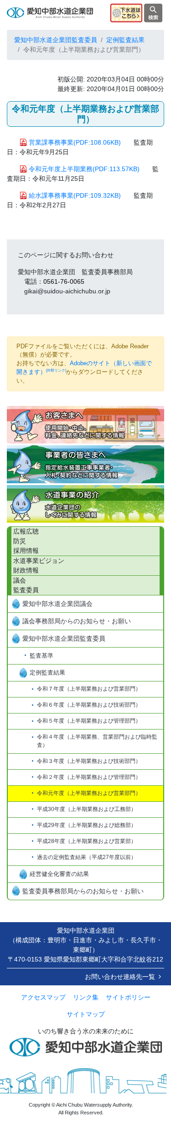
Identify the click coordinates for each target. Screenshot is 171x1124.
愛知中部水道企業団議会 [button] (57, 603)
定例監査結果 (47, 672)
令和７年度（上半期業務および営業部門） (89, 689)
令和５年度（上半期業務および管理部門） (89, 721)
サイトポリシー (128, 997)
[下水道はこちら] (126, 12)
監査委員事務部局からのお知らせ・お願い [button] (83, 891)
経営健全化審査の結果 (59, 873)
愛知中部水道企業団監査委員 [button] (63, 638)
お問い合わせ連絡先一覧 (120, 976)
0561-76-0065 (63, 281)
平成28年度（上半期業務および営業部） (86, 841)
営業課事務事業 (75, 142)
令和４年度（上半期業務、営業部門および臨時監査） (97, 741)
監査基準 (41, 655)
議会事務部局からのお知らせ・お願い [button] (76, 621)
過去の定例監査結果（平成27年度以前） (86, 857)
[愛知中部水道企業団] (50, 12)
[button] (85, 424)
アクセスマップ (43, 997)
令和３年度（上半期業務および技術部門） (89, 761)
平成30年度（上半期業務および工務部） (86, 809)
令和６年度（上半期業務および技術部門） (89, 705)
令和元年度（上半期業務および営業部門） (89, 793)
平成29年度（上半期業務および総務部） (86, 825)
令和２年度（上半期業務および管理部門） (89, 777)
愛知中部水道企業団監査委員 (55, 39)
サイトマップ (86, 1014)
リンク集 (85, 997)
